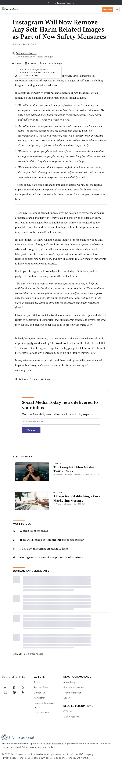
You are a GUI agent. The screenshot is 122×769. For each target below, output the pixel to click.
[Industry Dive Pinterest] (14, 692)
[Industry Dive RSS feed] (23, 692)
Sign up (31, 430)
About (37, 682)
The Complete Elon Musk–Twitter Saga (73, 469)
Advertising (69, 682)
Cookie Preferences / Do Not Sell (71, 757)
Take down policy (43, 757)
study (30, 343)
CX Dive (67, 711)
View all (17, 653)
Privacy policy (9, 757)
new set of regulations (42, 80)
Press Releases (41, 712)
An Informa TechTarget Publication (61, 3)
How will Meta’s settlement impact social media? (52, 539)
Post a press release (33, 653)
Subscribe (107, 9)
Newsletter (39, 697)
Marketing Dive (71, 716)
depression (32, 319)
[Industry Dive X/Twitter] (23, 687)
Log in (66, 697)
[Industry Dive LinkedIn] (4, 687)
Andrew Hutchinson (26, 53)
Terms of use (25, 757)
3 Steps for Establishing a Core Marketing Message (76, 498)
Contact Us (39, 692)
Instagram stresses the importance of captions (51, 557)
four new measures (78, 92)
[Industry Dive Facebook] (14, 687)
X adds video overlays (34, 530)
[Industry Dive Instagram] (5, 692)
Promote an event (72, 692)
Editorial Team (41, 687)
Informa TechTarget (53, 743)
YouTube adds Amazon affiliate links (44, 548)
